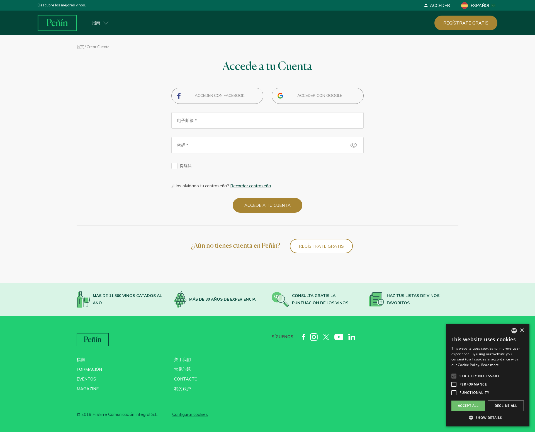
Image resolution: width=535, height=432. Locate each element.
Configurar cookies (190, 414)
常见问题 (182, 369)
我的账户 (182, 388)
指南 (96, 23)
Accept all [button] (468, 405)
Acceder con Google (319, 95)
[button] (487, 418)
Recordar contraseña (250, 185)
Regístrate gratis (465, 23)
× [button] (522, 330)
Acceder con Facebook (219, 95)
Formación (89, 369)
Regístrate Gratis (321, 246)
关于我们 (182, 359)
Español (480, 5)
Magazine (88, 388)
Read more (490, 364)
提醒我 (185, 165)
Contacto (186, 379)
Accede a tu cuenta (267, 205)
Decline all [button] (506, 405)
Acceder (440, 5)
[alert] (487, 375)
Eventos (86, 379)
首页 (80, 47)
